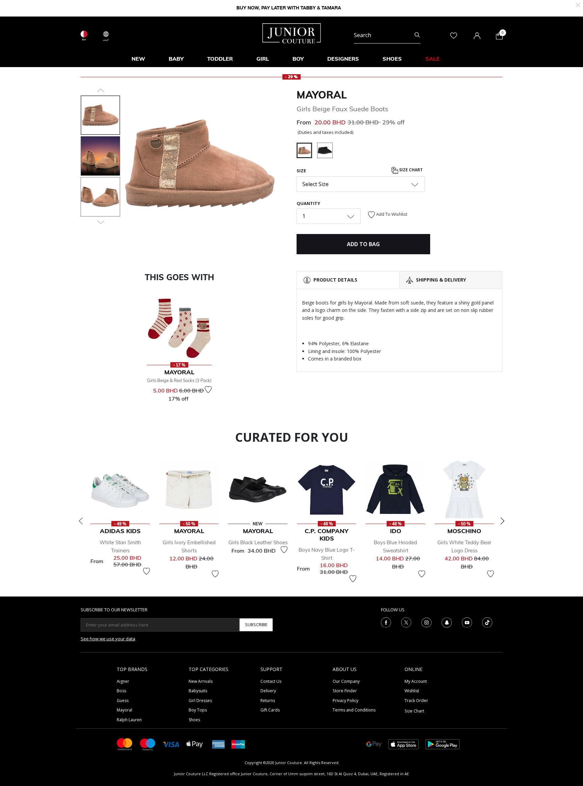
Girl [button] (262, 58)
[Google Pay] (374, 743)
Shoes (194, 720)
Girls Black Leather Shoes (257, 542)
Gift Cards (270, 710)
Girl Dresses (200, 700)
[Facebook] (386, 621)
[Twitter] (406, 621)
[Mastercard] (125, 743)
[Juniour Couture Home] (291, 32)
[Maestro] (148, 743)
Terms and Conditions (354, 710)
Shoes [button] (392, 58)
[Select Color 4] (325, 151)
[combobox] (387, 35)
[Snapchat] (447, 621)
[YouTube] (467, 621)
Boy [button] (298, 58)
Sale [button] (432, 58)
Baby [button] (176, 58)
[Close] (578, 4)
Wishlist (412, 691)
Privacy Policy (345, 700)
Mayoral (322, 94)
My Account (416, 681)
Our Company (346, 681)
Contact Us (270, 681)
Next (502, 521)
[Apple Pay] (194, 743)
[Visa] (171, 744)
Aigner (123, 681)
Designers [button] (343, 58)
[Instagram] (426, 621)
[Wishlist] (208, 389)
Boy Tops (198, 710)
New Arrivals (201, 681)
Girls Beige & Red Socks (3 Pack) (179, 380)
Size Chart (410, 170)
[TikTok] (487, 621)
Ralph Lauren (129, 720)
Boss (121, 691)
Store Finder (345, 691)
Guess (123, 700)
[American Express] (218, 743)
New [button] (138, 58)
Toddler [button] (220, 58)
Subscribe (256, 624)
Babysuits (198, 691)
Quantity (308, 203)
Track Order (416, 700)
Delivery (268, 691)
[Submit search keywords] (417, 35)
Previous (81, 521)
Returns (267, 700)
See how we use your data (108, 639)
